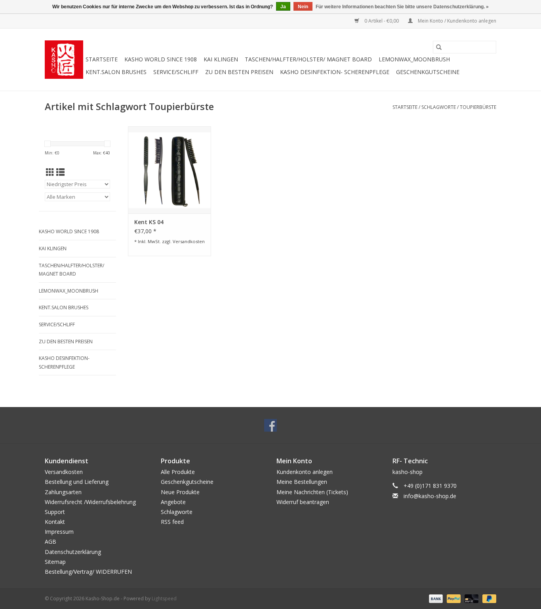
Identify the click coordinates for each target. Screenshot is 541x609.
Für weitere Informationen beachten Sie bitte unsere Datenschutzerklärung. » (402, 7)
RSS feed (172, 521)
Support (55, 512)
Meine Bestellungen (301, 481)
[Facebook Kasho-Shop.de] (270, 425)
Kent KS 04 (149, 222)
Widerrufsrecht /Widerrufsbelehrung (90, 502)
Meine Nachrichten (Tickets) (312, 492)
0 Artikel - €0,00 (381, 20)
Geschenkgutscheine (427, 72)
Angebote (173, 502)
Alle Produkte (178, 472)
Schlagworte (438, 107)
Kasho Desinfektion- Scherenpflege (334, 72)
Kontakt (55, 521)
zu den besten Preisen (239, 72)
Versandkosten (189, 241)
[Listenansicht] (60, 172)
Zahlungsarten (63, 492)
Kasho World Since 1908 (160, 59)
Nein (303, 7)
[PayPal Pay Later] (488, 598)
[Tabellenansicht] (50, 172)
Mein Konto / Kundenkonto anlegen (456, 20)
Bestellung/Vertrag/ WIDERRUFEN (88, 571)
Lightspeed (164, 598)
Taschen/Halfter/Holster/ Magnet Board (308, 59)
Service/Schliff (175, 72)
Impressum (59, 531)
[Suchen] (439, 47)
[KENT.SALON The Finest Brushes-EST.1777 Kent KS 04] (169, 169)
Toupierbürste (478, 107)
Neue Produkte (180, 492)
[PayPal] (453, 598)
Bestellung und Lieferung (77, 481)
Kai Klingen (221, 59)
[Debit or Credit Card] (471, 598)
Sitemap (55, 561)
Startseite (102, 59)
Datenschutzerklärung (73, 552)
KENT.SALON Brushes (116, 72)
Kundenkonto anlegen (304, 472)
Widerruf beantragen (302, 502)
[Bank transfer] (435, 598)
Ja (283, 7)
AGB (50, 541)
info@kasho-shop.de (430, 496)
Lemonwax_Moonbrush (414, 59)
